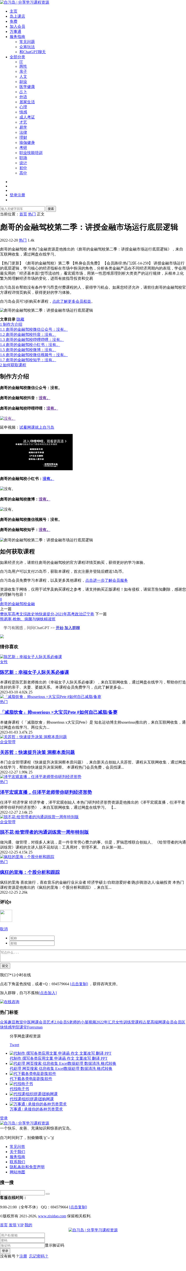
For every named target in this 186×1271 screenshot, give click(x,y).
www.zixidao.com (52, 1216)
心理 (23, 107)
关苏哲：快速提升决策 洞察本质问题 (37, 752)
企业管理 (8, 742)
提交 (5, 966)
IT (21, 62)
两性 (23, 66)
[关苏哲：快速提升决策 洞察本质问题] (33, 737)
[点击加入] (48, 993)
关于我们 (17, 1152)
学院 (15, 1027)
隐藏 (20, 319)
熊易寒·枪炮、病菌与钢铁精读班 (27, 619)
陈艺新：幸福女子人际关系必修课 (34, 672)
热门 (23, 240)
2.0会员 (60, 1022)
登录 (4, 1118)
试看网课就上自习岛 (36, 427)
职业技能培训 (31, 153)
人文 (23, 76)
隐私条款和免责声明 (27, 1167)
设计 (23, 163)
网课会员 (38, 1022)
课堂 (23, 1027)
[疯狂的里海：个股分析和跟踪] (27, 857)
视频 (92, 1022)
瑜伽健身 (27, 142)
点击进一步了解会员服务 (106, 580)
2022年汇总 (106, 1022)
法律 (23, 132)
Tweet (14, 1045)
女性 (4, 662)
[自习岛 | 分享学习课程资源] (24, 2)
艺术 (50, 1022)
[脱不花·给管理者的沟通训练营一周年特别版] (39, 817)
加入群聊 (72, 628)
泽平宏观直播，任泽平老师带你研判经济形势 (46, 792)
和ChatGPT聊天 (32, 52)
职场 (23, 158)
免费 (13, 21)
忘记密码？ (38, 1256)
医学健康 (27, 87)
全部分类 (17, 57)
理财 (23, 137)
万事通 (15, 31)
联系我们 (17, 1162)
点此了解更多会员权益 (71, 301)
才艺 (23, 122)
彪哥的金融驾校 (13, 604)
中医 (27, 1022)
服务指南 (17, 37)
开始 (59, 628)
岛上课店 (17, 16)
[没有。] (8, 418)
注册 (23, 1256)
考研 (23, 148)
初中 (23, 168)
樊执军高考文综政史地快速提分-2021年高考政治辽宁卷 (47, 614)
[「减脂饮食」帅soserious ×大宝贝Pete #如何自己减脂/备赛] (50, 697)
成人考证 (27, 117)
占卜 (23, 92)
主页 (13, 11)
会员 (177, 1022)
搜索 (51, 209)
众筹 (4, 1022)
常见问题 (27, 42)
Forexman (35, 1027)
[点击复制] (79, 984)
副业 (23, 82)
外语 (23, 97)
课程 (139, 1022)
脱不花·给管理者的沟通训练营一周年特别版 (44, 832)
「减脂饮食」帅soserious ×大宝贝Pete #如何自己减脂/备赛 (58, 712)
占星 (146, 1022)
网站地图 (17, 1172)
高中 (23, 173)
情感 (23, 112)
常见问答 (17, 1147)
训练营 (129, 1022)
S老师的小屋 (77, 1022)
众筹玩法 (27, 47)
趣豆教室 (15, 1022)
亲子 (23, 71)
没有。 (44, 398)
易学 (23, 127)
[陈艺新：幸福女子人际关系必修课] (31, 657)
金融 (31, 604)
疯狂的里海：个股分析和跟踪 (30, 872)
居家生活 (27, 102)
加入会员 (17, 26)
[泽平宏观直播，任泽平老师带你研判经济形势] (40, 777)
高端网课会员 (162, 1022)
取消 (4, 929)
